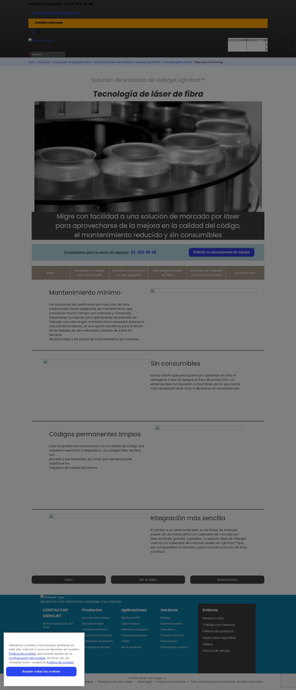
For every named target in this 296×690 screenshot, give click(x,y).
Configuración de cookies (27, 658)
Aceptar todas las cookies (41, 671)
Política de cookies (22, 654)
